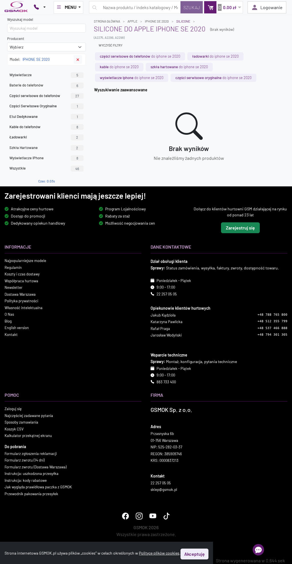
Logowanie (271, 7)
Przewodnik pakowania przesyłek (31, 494)
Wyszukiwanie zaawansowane (120, 89)
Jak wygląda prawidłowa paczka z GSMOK (38, 487)
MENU (70, 7)
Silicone (183, 21)
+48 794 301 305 (272, 335)
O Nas (9, 314)
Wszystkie (44, 168)
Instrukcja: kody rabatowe (26, 480)
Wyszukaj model (20, 19)
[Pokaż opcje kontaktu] (39, 7)
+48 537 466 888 (272, 328)
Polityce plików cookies (159, 553)
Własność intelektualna (23, 307)
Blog (8, 321)
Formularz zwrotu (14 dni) (24, 460)
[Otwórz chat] (258, 550)
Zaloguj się (13, 408)
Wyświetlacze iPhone (43, 158)
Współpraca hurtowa (21, 281)
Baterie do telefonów (43, 85)
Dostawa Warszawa (20, 294)
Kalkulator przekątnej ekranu (28, 435)
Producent (15, 38)
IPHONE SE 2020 (157, 21)
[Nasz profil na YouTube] (153, 516)
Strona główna (107, 21)
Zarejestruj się (240, 227)
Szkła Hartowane (43, 147)
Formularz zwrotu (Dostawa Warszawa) (35, 467)
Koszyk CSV (14, 429)
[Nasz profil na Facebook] (125, 516)
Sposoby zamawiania (21, 422)
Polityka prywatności (21, 301)
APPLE (132, 21)
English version (17, 327)
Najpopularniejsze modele (25, 260)
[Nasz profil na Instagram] (139, 516)
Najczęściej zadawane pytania (29, 415)
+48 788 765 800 (272, 315)
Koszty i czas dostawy (22, 274)
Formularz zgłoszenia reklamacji (31, 453)
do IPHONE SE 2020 (140, 56)
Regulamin (13, 267)
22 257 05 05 (167, 294)
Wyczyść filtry (110, 45)
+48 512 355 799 (272, 321)
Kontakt (11, 334)
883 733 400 (166, 382)
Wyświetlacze (43, 74)
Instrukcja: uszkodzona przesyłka (31, 473)
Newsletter (14, 287)
